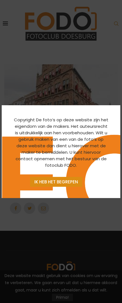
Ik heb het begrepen (56, 182)
